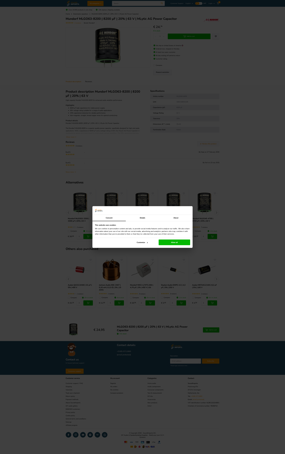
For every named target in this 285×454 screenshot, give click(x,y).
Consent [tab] (109, 218)
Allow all (174, 242)
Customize (141, 242)
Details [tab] (142, 218)
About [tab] (175, 218)
